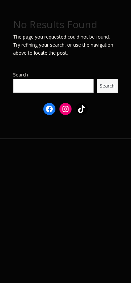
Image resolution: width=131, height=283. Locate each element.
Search (20, 74)
